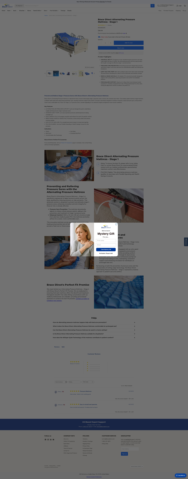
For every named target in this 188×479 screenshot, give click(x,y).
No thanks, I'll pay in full (106, 253)
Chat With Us (181, 475)
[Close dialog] (116, 224)
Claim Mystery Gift (106, 249)
